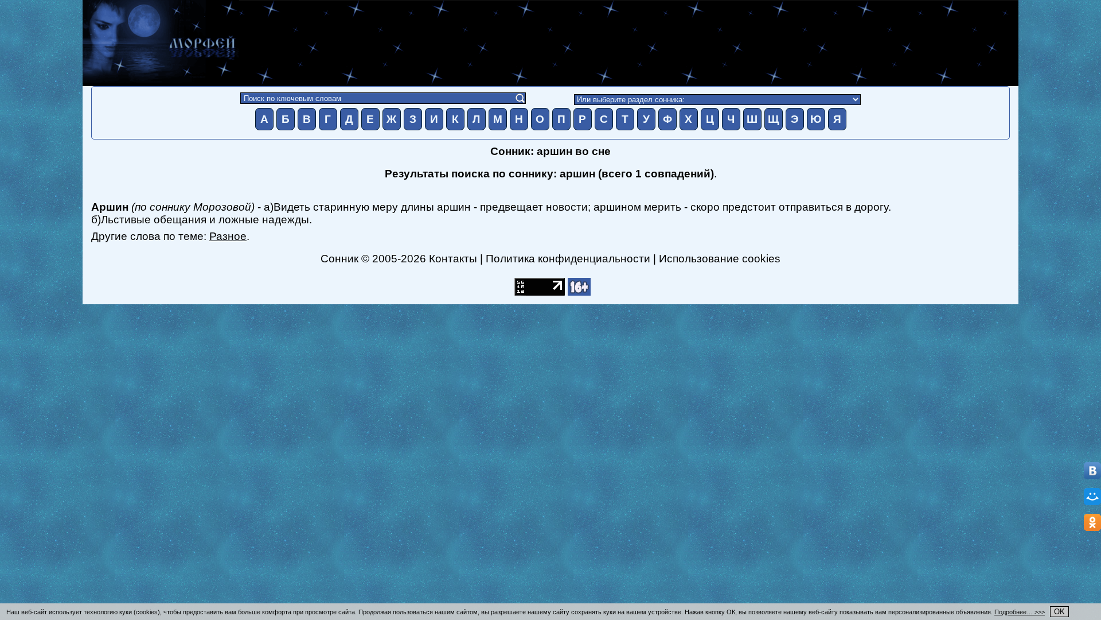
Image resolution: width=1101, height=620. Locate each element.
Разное (228, 236)
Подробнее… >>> (1019, 612)
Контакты (453, 259)
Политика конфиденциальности (568, 259)
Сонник (339, 259)
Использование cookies (719, 259)
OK (1059, 611)
